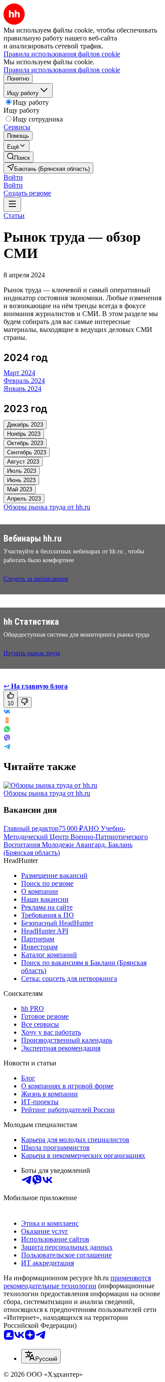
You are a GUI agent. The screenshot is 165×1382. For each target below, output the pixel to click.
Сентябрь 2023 (26, 452)
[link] (18, 156)
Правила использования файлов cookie (62, 70)
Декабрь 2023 (25, 424)
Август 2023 (23, 461)
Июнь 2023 (21, 480)
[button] (13, 177)
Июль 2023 (21, 471)
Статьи (14, 215)
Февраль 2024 (24, 380)
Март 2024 (19, 372)
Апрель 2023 (24, 498)
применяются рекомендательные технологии (77, 1282)
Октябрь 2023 (25, 443)
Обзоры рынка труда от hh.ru (47, 793)
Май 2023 (19, 489)
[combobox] (41, 1356)
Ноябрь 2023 (23, 434)
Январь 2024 (22, 388)
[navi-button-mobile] (12, 204)
